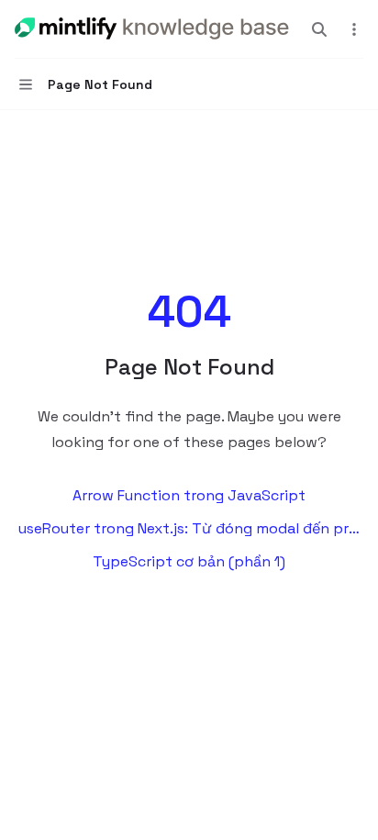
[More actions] (354, 29)
